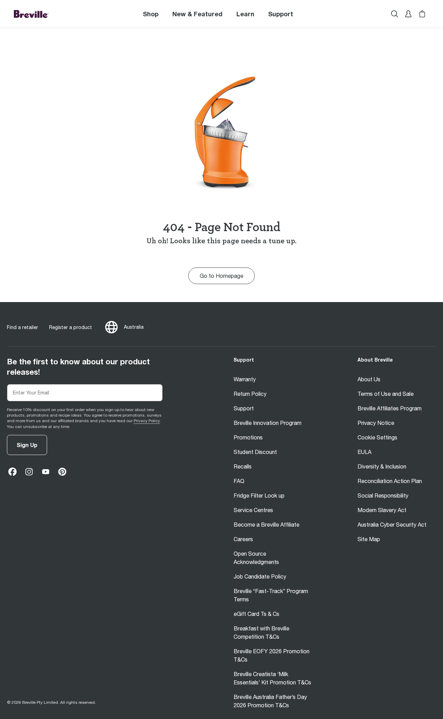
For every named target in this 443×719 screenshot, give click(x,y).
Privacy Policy (147, 420)
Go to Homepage (221, 276)
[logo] (31, 14)
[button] (280, 14)
